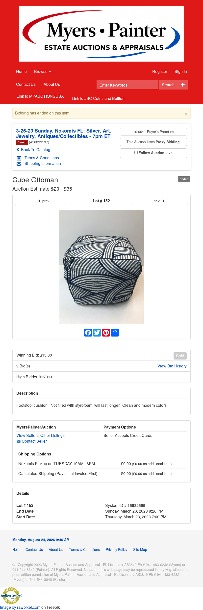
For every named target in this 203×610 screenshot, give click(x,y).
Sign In (181, 71)
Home (21, 71)
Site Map (140, 549)
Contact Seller (34, 441)
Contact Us (26, 84)
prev (45, 200)
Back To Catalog (35, 149)
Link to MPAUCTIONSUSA (40, 96)
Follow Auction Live (156, 152)
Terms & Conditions (42, 157)
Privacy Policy (116, 549)
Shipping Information (43, 163)
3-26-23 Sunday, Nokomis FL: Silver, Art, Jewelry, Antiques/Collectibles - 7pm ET (63, 133)
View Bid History (172, 366)
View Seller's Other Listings (40, 435)
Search (168, 85)
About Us (52, 84)
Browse (41, 71)
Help (16, 549)
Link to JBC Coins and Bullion (98, 98)
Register (159, 71)
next (157, 200)
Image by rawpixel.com (20, 607)
